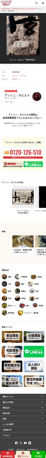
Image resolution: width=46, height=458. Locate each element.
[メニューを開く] (43, 3)
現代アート (16, 79)
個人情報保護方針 (32, 449)
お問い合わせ (20, 449)
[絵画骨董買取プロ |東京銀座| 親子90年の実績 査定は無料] (6, 3)
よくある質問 (8, 424)
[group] (23, 246)
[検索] (36, 3)
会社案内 (11, 449)
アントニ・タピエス (19, 75)
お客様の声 (7, 429)
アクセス (6, 435)
